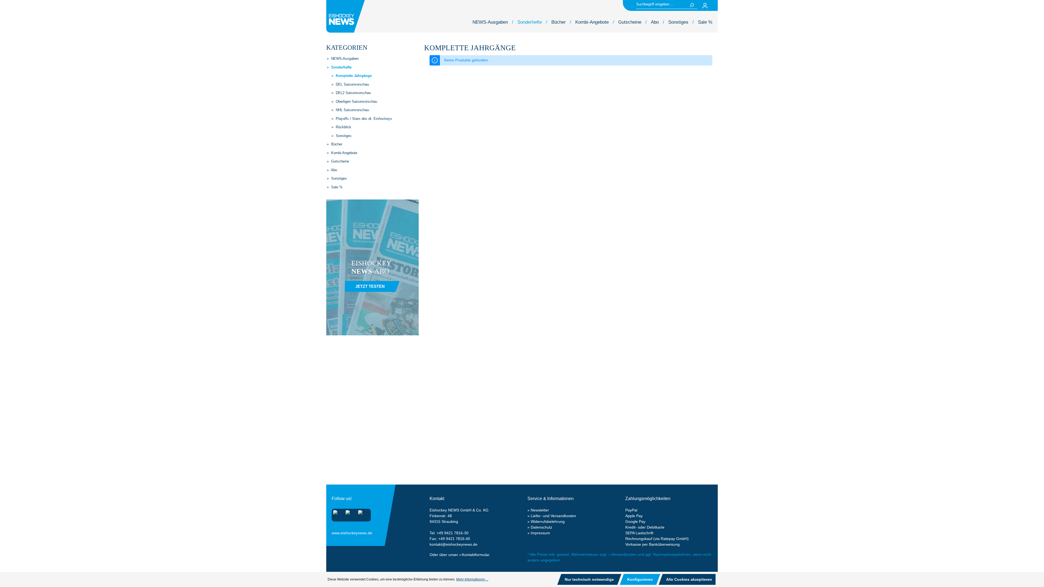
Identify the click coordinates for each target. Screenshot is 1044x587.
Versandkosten (624, 554)
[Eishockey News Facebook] (349, 514)
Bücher (336, 144)
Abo (333, 170)
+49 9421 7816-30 (452, 533)
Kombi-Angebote (343, 153)
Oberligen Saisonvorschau (356, 101)
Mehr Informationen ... (472, 579)
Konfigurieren (640, 579)
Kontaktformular (475, 554)
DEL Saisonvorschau (352, 84)
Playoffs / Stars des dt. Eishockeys (363, 119)
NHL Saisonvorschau (352, 110)
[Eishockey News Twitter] (362, 514)
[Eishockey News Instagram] (337, 514)
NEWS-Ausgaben (344, 59)
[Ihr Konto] (705, 6)
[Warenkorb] (714, 5)
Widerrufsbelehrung (548, 521)
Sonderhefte (341, 67)
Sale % (336, 187)
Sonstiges (343, 136)
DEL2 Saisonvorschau (353, 93)
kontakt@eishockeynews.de (453, 544)
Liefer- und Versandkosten (553, 516)
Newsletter (540, 510)
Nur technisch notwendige (589, 579)
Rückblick (343, 127)
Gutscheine (339, 161)
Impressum (540, 533)
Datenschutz (541, 527)
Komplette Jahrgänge (353, 76)
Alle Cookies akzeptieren (689, 579)
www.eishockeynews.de (338, 532)
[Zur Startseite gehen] (346, 16)
